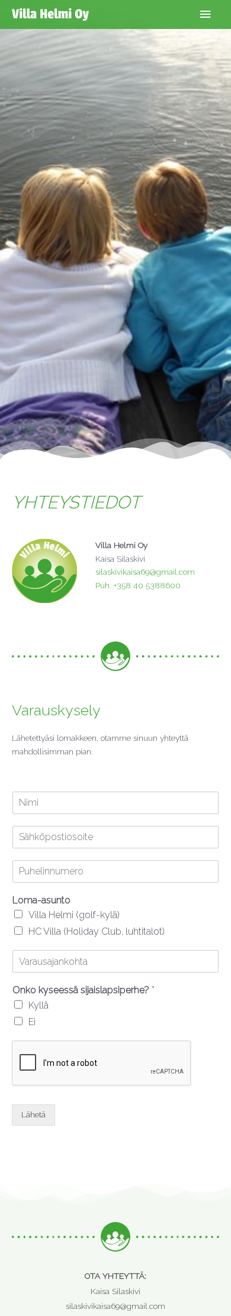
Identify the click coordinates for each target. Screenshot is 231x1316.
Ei (32, 1021)
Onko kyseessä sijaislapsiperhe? (83, 990)
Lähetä (33, 1114)
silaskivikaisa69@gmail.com (145, 571)
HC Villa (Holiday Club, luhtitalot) (96, 931)
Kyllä (38, 1005)
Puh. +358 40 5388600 (138, 585)
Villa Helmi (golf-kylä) (74, 914)
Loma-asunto (41, 900)
